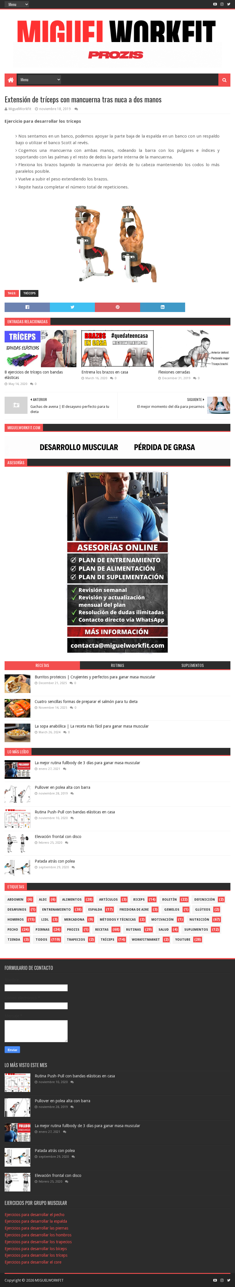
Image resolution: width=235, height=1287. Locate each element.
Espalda (95, 909)
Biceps (139, 899)
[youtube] (215, 4)
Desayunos (16, 909)
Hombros (15, 919)
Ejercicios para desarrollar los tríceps (36, 1255)
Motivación (162, 919)
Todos (41, 940)
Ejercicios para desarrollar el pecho (34, 1214)
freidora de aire (134, 909)
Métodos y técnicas (118, 919)
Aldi (43, 899)
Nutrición (199, 919)
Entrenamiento (56, 909)
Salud (163, 930)
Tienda (13, 940)
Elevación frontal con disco (58, 836)
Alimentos (72, 899)
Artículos (108, 899)
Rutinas (133, 930)
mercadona (74, 919)
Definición (204, 899)
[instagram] (222, 4)
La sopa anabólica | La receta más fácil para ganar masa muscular (92, 726)
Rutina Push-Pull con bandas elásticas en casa (75, 812)
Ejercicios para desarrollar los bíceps (36, 1248)
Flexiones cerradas (174, 372)
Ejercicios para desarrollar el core (33, 1262)
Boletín (169, 899)
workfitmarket (146, 940)
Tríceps (29, 293)
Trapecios (76, 940)
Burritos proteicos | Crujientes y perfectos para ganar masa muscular (95, 677)
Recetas (102, 930)
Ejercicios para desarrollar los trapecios (38, 1242)
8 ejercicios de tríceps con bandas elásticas (34, 375)
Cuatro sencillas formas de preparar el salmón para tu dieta (86, 701)
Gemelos (171, 909)
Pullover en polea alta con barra (62, 787)
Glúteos (202, 909)
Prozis (73, 930)
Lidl (45, 919)
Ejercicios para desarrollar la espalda (36, 1221)
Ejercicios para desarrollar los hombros (38, 1235)
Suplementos (196, 930)
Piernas (43, 930)
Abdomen (15, 899)
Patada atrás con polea (55, 861)
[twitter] (228, 4)
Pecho (12, 930)
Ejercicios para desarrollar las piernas (36, 1228)
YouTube (182, 940)
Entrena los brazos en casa (104, 372)
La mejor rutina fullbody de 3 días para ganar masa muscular (87, 762)
